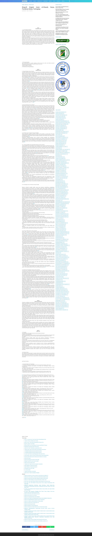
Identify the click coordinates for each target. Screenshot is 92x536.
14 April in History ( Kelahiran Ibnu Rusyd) (31, 440)
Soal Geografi (58, 269)
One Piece (57, 230)
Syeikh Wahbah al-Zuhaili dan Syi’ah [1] (30, 466)
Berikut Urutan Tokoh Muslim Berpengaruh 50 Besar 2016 (34, 442)
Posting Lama (52, 529)
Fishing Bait (58, 164)
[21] (33, 193)
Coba (65, 146)
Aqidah (57, 122)
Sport (62, 272)
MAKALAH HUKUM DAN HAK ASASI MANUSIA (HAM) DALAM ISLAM (36, 478)
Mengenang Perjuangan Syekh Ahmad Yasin (31, 446)
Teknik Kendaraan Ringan (60, 281)
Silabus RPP (66, 263)
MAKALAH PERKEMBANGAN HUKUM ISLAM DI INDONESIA (34, 499)
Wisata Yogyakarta (59, 309)
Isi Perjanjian (62, 188)
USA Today (57, 302)
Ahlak (61, 113)
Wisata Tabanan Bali (59, 308)
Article (62, 122)
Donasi (61, 152)
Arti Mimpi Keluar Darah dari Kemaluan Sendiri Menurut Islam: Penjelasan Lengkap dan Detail (62, 19)
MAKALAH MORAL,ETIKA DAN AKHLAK (31, 505)
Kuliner (62, 206)
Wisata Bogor (65, 306)
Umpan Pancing (65, 299)
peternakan (58, 245)
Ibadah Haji (64, 173)
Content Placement (59, 149)
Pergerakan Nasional (59, 242)
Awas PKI (63, 125)
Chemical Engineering (59, 146)
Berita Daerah (58, 134)
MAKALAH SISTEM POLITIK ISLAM (30, 495)
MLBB (57, 224)
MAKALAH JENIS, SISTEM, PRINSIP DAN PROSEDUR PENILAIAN (35, 519)
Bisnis (57, 140)
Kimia (63, 197)
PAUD (67, 233)
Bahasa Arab (63, 128)
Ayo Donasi (57, 128)
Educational (58, 155)
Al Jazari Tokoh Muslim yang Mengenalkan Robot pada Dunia (34, 453)
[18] (27, 172)
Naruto (57, 227)
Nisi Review (62, 227)
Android (57, 119)
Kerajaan (63, 194)
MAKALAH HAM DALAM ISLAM (29, 504)
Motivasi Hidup (62, 224)
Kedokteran (58, 194)
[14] (26, 149)
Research (57, 251)
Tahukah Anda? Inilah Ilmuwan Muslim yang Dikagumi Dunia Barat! (35, 449)
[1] (29, 77)
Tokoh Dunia (61, 296)
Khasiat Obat (58, 197)
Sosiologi (57, 272)
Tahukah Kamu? (58, 275)
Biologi (65, 137)
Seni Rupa (63, 260)
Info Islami (57, 185)
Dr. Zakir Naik (66, 152)
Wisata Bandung (64, 305)
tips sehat (64, 293)
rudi (25, 417)
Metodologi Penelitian (59, 221)
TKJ (56, 296)
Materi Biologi (58, 215)
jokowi (64, 191)
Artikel (66, 122)
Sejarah (57, 257)
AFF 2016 (57, 113)
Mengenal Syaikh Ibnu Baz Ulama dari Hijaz (31, 461)
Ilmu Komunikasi (58, 179)
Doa (56, 152)
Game (57, 167)
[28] (48, 284)
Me (61, 218)
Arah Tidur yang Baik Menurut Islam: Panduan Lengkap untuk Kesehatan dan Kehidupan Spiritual (62, 15)
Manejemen (57, 212)
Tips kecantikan (65, 291)
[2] (29, 81)
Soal (56, 266)
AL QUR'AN (61, 116)
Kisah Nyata (58, 203)
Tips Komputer (58, 293)
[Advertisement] (38, 19)
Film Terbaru (58, 161)
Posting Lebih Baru (25, 529)
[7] (36, 108)
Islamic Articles (58, 191)
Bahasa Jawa (65, 131)
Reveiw (62, 251)
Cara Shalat (63, 143)
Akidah (57, 116)
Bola (64, 140)
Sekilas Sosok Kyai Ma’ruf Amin (29, 462)
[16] (48, 155)
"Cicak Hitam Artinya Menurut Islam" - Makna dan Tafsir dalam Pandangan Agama (62, 28)
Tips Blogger (58, 291)
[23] (22, 404)
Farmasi (62, 158)
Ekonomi (57, 158)
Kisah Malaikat (58, 200)
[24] (27, 234)
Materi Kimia (65, 215)
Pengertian (64, 239)
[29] (30, 288)
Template (64, 290)
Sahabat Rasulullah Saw (60, 254)
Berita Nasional (58, 137)
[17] (44, 170)
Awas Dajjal (58, 125)
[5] (32, 91)
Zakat (65, 309)
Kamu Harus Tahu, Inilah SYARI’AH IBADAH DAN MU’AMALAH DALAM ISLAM (37, 481)
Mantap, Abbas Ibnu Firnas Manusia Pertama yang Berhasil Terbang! (35, 445)
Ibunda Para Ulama (27, 458)
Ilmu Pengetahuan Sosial (60, 182)
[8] (22, 385)
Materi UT (57, 218)
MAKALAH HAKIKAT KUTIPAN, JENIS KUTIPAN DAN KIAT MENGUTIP (36, 475)
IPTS (56, 188)
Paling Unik (57, 233)
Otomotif (62, 230)
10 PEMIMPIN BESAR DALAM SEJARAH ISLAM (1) (33, 452)
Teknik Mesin (66, 284)
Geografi (65, 167)
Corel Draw (66, 149)
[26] (38, 250)
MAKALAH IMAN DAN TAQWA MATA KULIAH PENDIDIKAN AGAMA (35, 506)
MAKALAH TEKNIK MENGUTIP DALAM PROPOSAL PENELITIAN (35, 479)
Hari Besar (57, 170)
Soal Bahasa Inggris (63, 266)
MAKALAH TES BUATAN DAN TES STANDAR (32, 496)
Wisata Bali (58, 305)
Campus (57, 143)
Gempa (61, 167)
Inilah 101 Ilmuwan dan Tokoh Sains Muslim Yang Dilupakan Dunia (35, 439)
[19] (24, 181)
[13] (22, 392)
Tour (57, 299)
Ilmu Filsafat (58, 176)
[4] (38, 89)
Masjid (63, 212)
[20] (51, 188)
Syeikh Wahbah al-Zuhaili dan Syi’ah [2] (30, 465)
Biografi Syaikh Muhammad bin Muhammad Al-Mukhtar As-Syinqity (35, 456)
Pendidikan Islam (58, 236)
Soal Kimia (63, 269)
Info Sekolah (64, 185)
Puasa (57, 248)
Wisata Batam (58, 306)
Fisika (63, 164)
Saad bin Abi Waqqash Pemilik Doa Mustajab (31, 459)
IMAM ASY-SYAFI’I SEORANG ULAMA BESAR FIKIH (33, 448)
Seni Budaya (58, 260)
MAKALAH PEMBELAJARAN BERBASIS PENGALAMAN (33, 501)
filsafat (63, 161)
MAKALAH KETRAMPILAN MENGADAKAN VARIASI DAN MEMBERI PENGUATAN (38, 498)
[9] (31, 127)
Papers (63, 233)
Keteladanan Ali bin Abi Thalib (29, 468)
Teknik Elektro (64, 278)
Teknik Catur (58, 278)
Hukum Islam (58, 173)
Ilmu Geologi (64, 176)
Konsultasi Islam (64, 203)
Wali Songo (63, 302)
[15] (36, 152)
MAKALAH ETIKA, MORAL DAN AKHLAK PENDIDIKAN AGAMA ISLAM (36, 476)
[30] (27, 297)
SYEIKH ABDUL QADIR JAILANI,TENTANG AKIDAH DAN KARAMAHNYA (36, 455)
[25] (36, 247)
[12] (29, 136)
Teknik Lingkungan (59, 284)
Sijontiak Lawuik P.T (59, 263)
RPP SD (66, 251)
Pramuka (67, 245)
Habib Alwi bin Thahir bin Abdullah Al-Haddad (31, 472)
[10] (28, 128)
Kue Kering (57, 206)
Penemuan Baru (58, 239)
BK (60, 140)
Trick (60, 299)
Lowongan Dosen (58, 209)
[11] (26, 130)
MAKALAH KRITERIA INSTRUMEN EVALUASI (32, 493)
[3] (27, 88)
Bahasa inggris (58, 131)
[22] (34, 203)
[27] (22, 410)
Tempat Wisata (58, 290)
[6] (33, 102)
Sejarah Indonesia (64, 257)
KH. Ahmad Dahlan (27, 469)
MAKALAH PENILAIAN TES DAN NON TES (31, 502)
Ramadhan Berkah (62, 248)
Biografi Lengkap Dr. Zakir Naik (29, 443)
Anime (62, 119)
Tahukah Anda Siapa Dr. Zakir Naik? (30, 471)
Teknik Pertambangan (59, 287)
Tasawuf (64, 275)
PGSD (62, 245)
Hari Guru (62, 170)
